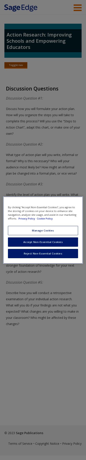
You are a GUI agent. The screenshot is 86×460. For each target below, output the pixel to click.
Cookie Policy (45, 218)
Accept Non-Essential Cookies (43, 242)
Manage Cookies (43, 230)
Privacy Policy (27, 218)
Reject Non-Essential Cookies (43, 253)
